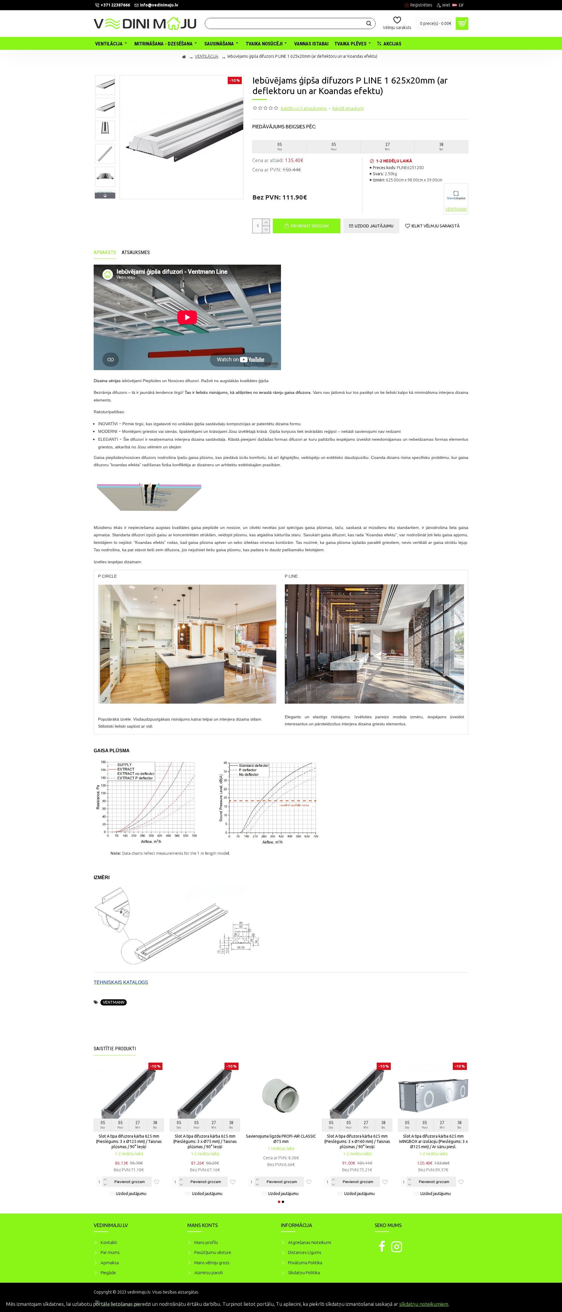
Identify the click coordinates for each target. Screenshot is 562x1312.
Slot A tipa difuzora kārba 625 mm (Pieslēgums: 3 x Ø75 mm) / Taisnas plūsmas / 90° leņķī (129, 1141)
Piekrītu (547, 1303)
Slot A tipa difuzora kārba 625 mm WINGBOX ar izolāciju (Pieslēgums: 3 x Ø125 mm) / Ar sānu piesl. (357, 1141)
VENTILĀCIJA (206, 56)
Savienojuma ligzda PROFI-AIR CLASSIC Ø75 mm (205, 1139)
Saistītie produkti (115, 1048)
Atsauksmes (136, 252)
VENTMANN (113, 1002)
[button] (105, 76)
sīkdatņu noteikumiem (423, 1304)
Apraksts (105, 252)
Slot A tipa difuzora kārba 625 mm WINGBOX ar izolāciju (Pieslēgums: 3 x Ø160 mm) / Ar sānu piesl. (433, 1141)
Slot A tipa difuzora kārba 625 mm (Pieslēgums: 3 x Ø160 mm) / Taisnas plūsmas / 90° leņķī (281, 1141)
